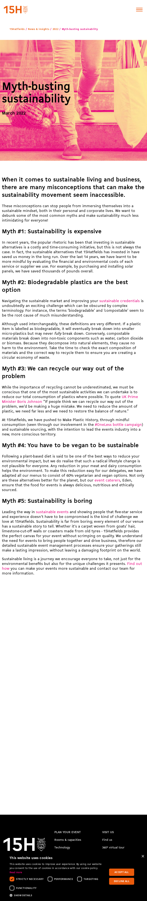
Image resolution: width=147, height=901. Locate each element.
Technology (62, 847)
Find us (107, 840)
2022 (55, 29)
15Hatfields (17, 29)
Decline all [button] (121, 881)
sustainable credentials (119, 301)
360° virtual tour (113, 847)
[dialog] (73, 876)
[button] (57, 895)
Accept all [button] (121, 872)
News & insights (38, 29)
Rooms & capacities (67, 840)
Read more (16, 872)
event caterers (107, 480)
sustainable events (52, 512)
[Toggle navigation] (139, 9)
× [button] (142, 856)
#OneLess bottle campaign (118, 425)
